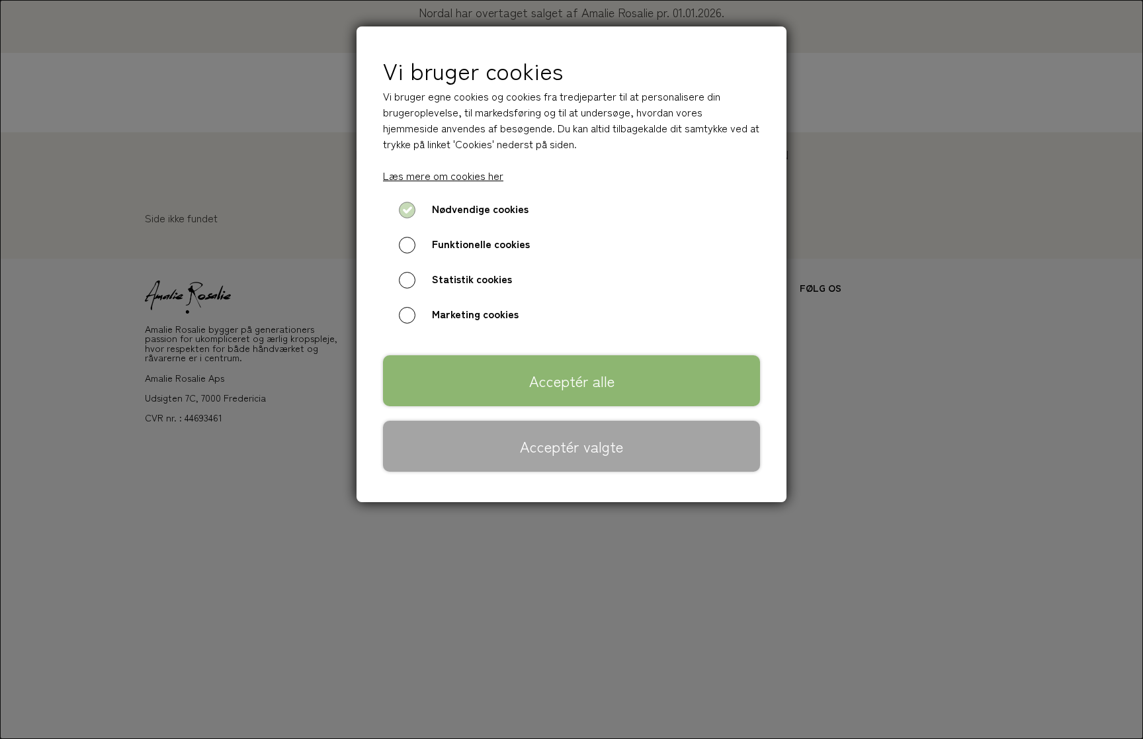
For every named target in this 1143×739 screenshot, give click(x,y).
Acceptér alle (571, 380)
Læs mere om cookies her (443, 175)
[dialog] (571, 369)
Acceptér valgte (571, 445)
